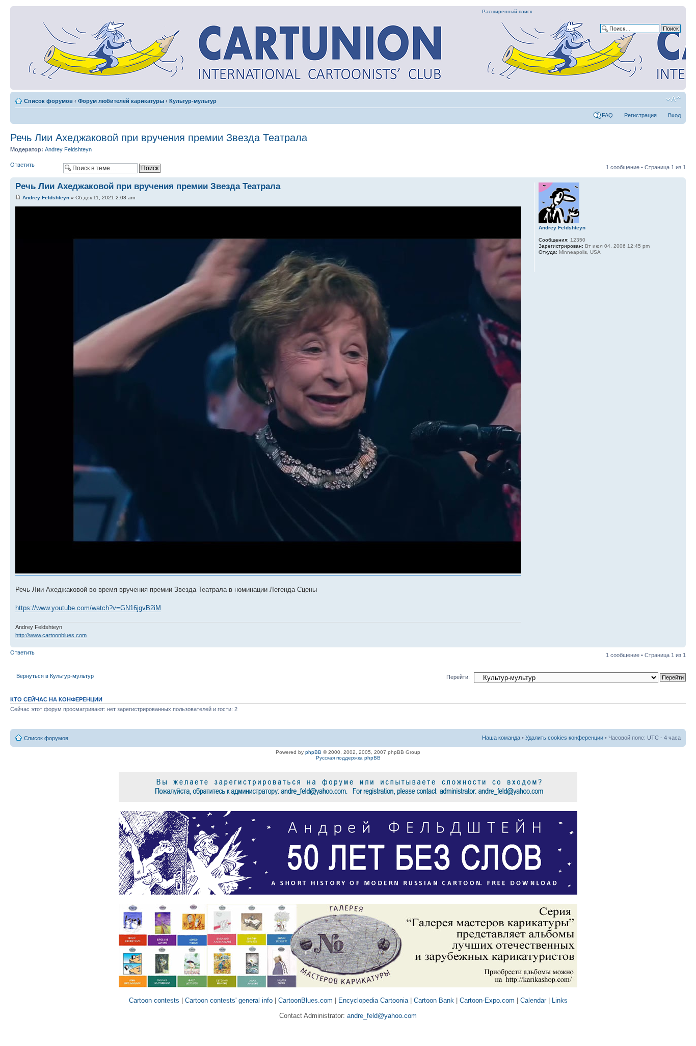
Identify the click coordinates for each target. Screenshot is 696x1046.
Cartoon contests (154, 1000)
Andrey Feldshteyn (68, 149)
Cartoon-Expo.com (487, 1000)
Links (560, 1000)
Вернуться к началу (678, 642)
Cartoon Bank (434, 1000)
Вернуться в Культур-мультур (55, 676)
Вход (674, 115)
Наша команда (501, 738)
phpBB (313, 752)
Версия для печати (657, 98)
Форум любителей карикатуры (121, 101)
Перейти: (458, 677)
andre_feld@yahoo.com (381, 1015)
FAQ (607, 115)
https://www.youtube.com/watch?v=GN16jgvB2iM (88, 608)
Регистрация (640, 115)
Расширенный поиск (507, 11)
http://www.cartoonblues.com (51, 635)
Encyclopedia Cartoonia (373, 1000)
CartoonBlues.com (305, 1000)
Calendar (533, 1000)
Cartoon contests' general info (229, 1000)
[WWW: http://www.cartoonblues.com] (544, 265)
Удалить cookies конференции (564, 738)
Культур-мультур (193, 101)
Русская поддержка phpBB (348, 758)
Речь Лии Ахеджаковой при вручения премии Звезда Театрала (158, 137)
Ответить (22, 165)
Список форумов (48, 101)
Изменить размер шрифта (673, 98)
